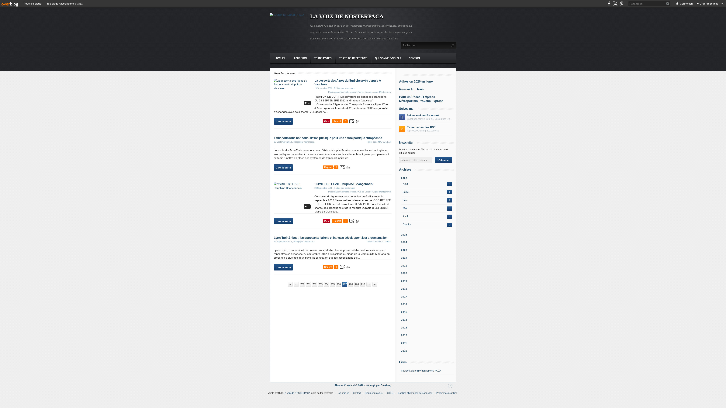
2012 (404, 335)
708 (351, 284)
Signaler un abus (374, 393)
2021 (404, 265)
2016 (404, 304)
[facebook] (609, 4)
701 (308, 284)
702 (314, 284)
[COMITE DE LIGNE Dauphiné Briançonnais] (293, 187)
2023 (404, 250)
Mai (405, 208)
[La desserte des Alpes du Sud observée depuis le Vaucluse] (293, 88)
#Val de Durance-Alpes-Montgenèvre (374, 92)
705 (333, 284)
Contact (414, 58)
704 (327, 284)
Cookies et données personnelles (415, 393)
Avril (405, 216)
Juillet (406, 192)
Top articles (343, 393)
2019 (404, 281)
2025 (404, 234)
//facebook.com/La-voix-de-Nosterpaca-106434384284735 (429, 119)
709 (357, 284)
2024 (404, 242)
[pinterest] (621, 4)
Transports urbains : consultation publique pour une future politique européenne (328, 138)
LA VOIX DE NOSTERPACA (347, 16)
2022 (404, 257)
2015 (404, 312)
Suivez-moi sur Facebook (423, 115)
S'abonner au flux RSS (421, 127)
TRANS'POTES (323, 58)
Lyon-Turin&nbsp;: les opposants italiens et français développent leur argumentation (331, 237)
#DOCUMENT (384, 142)
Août (405, 183)
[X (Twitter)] (615, 4)
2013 (404, 327)
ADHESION (300, 58)
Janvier (407, 224)
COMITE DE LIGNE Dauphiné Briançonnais (343, 184)
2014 (404, 319)
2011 (404, 343)
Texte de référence (353, 58)
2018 (404, 288)
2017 (404, 296)
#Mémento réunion (347, 92)
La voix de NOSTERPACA (297, 393)
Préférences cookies (446, 393)
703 (321, 284)
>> (374, 284)
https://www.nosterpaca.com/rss (423, 130)
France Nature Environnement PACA (421, 370)
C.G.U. (390, 393)
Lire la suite (283, 121)
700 (302, 284)
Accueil (280, 58)
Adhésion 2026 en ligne (416, 81)
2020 (404, 273)
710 (363, 284)
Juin (405, 200)
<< (290, 284)
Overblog (386, 385)
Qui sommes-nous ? (388, 58)
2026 (404, 178)
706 (339, 284)
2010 (404, 350)
